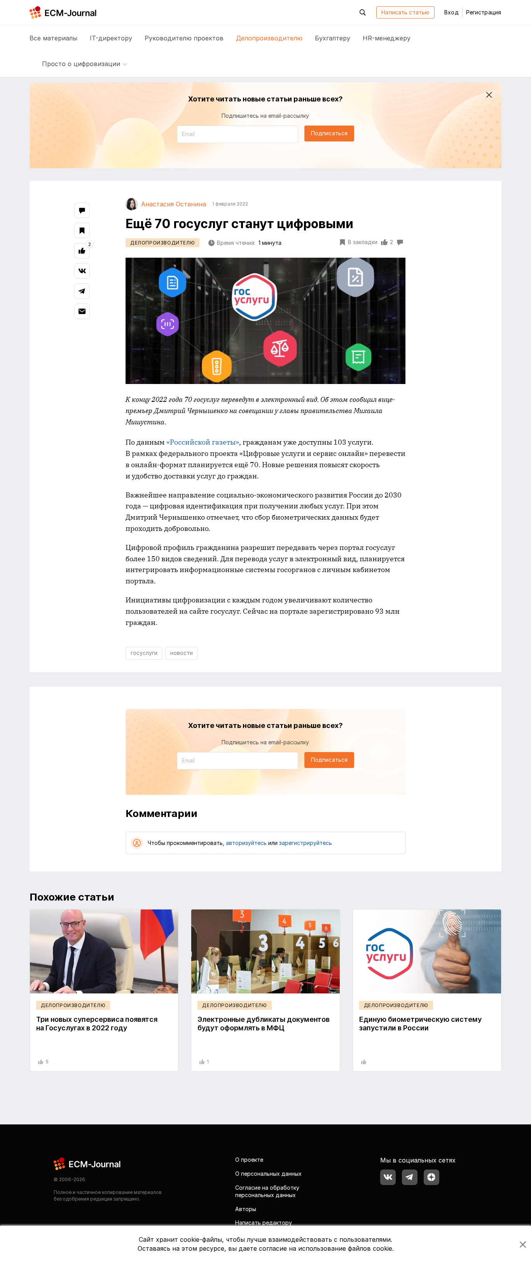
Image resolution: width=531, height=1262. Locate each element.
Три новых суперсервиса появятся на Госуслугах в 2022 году (96, 1023)
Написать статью (405, 12)
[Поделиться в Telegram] (82, 291)
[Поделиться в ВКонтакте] (82, 271)
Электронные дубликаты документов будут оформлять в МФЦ (263, 1023)
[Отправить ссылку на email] (82, 311)
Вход (451, 12)
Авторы (245, 1209)
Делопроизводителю (269, 38)
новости (181, 652)
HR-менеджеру (386, 38)
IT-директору (111, 38)
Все (53, 38)
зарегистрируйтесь (305, 843)
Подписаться (329, 133)
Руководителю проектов (184, 38)
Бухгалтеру (332, 38)
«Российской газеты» (202, 442)
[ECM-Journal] (87, 1163)
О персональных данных (268, 1173)
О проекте (249, 1159)
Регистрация (483, 12)
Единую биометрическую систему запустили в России (420, 1023)
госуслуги (144, 652)
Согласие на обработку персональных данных (267, 1191)
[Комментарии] (82, 210)
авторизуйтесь (246, 843)
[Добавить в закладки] (82, 230)
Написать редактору (263, 1222)
